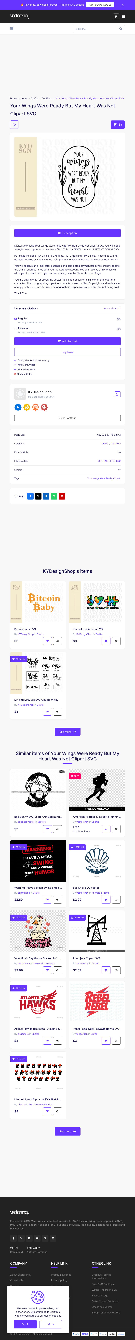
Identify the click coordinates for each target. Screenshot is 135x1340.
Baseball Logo (100, 1295)
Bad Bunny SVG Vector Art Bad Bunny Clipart (38, 816)
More (51, 1324)
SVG (118, 461)
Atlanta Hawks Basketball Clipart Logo (38, 1028)
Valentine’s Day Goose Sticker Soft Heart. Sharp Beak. (38, 958)
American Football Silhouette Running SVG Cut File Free (97, 816)
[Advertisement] (67, 66)
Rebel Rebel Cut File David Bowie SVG (96, 1028)
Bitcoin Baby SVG (25, 629)
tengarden (82, 1033)
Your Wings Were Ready (99, 478)
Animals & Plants (100, 892)
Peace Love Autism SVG (88, 629)
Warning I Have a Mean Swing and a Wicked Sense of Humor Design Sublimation (38, 887)
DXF (100, 461)
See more (65, 731)
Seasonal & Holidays (44, 963)
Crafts (34, 98)
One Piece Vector (102, 1306)
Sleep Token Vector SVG (106, 1312)
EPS (112, 461)
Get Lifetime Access (100, 4)
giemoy (22, 1104)
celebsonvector (26, 821)
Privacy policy (59, 1280)
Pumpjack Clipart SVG (86, 958)
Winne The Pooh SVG (104, 1289)
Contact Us (16, 1280)
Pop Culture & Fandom (41, 1104)
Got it (25, 1324)
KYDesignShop (26, 634)
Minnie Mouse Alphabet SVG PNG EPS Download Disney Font (38, 1099)
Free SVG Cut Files (103, 1284)
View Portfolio (68, 418)
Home (13, 98)
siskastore (23, 1033)
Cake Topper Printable (105, 1301)
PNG (106, 461)
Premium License (61, 1274)
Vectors (42, 821)
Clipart (116, 478)
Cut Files (46, 98)
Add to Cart (69, 341)
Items (24, 98)
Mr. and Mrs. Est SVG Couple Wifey (36, 699)
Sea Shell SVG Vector (86, 887)
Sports (95, 821)
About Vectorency (20, 1274)
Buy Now (67, 352)
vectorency (82, 821)
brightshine (24, 892)
